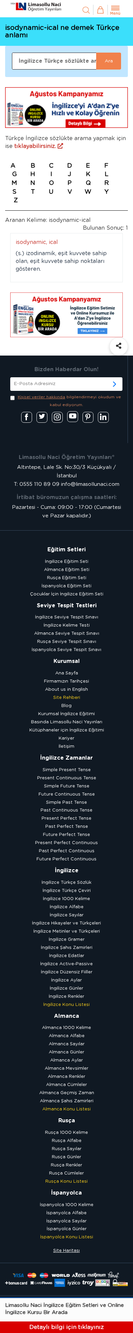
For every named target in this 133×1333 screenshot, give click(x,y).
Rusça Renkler (66, 1165)
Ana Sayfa (66, 673)
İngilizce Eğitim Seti (66, 561)
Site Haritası (66, 1251)
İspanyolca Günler (67, 1229)
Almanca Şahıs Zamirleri (66, 1101)
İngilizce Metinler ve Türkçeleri (66, 931)
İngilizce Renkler (66, 996)
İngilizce (66, 870)
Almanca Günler (66, 1052)
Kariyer (66, 738)
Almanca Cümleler (66, 1085)
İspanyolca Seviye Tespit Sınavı (66, 650)
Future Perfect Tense (66, 835)
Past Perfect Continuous (66, 851)
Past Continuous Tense (66, 810)
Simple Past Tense (66, 802)
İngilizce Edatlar (66, 956)
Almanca (66, 1016)
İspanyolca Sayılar (66, 1221)
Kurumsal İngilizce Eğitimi (66, 714)
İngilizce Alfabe (67, 907)
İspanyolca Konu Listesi (66, 1237)
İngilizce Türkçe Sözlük (66, 882)
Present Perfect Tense (66, 818)
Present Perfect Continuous (66, 843)
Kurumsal (67, 661)
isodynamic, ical (37, 242)
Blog (66, 706)
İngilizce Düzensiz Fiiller (66, 972)
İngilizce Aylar (66, 980)
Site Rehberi (66, 698)
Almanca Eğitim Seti (66, 570)
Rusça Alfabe (67, 1141)
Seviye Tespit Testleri (67, 605)
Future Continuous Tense (67, 794)
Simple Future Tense (66, 786)
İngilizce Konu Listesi (66, 1005)
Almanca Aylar (66, 1060)
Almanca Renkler (66, 1076)
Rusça (66, 1120)
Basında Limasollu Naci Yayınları (66, 722)
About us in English (66, 689)
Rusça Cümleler (66, 1173)
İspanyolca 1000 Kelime (66, 1205)
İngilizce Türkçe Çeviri (67, 891)
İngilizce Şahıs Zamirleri (66, 948)
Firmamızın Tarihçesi (66, 681)
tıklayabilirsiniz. (36, 146)
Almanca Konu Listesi (66, 1109)
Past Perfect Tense (66, 826)
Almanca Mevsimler (66, 1068)
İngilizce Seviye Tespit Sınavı (66, 617)
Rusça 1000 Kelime (66, 1132)
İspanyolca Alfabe (66, 1213)
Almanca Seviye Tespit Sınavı (66, 633)
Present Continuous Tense (66, 778)
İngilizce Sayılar (67, 915)
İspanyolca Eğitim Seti (66, 586)
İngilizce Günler (66, 988)
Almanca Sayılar (67, 1044)
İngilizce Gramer (67, 939)
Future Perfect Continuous (66, 859)
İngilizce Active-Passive (66, 964)
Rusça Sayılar (67, 1149)
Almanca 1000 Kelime (66, 1028)
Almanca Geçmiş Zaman (66, 1093)
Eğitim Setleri (66, 549)
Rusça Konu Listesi (66, 1181)
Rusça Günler (66, 1157)
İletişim (66, 746)
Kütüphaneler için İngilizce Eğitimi (66, 730)
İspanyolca (66, 1193)
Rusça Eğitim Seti (66, 578)
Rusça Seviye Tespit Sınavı (66, 642)
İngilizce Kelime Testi (67, 625)
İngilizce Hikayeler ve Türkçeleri (66, 923)
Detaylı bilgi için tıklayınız (66, 1327)
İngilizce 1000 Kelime (66, 899)
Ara (109, 61)
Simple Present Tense (67, 770)
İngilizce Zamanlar (66, 758)
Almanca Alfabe (67, 1036)
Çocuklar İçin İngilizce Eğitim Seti (66, 594)
